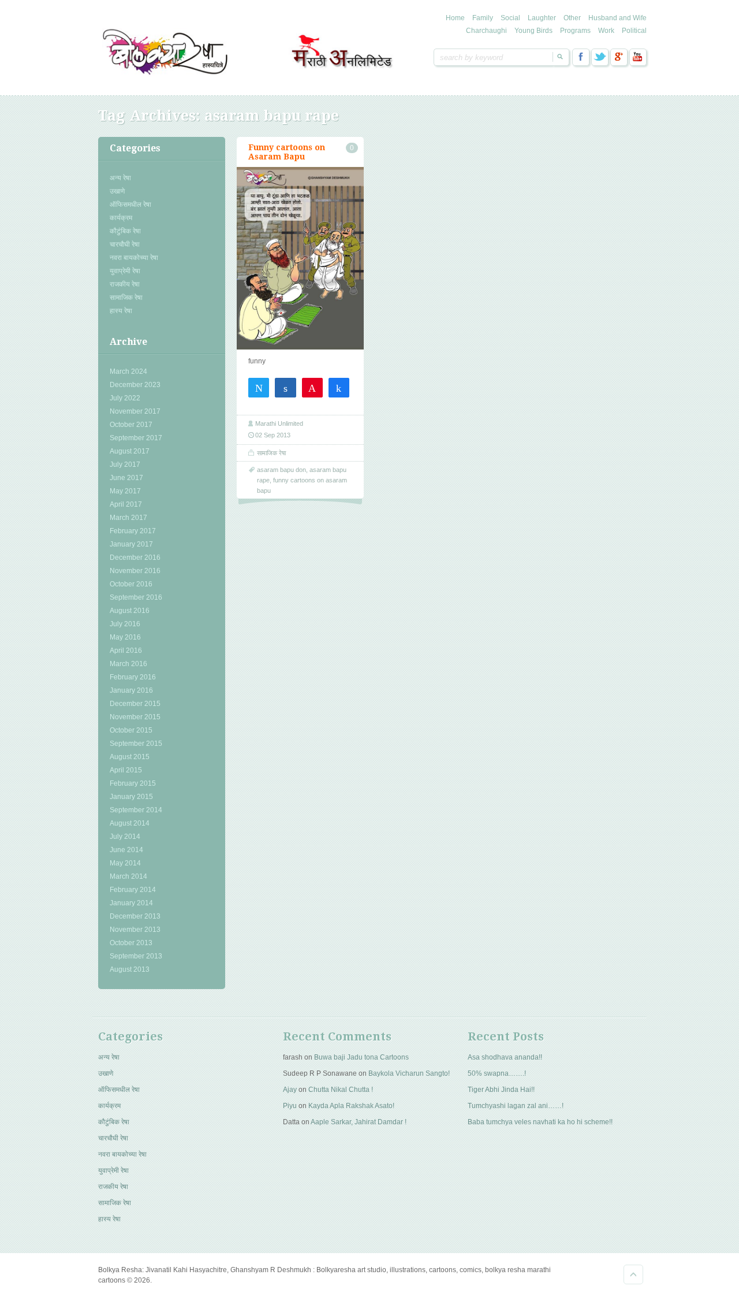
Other (572, 18)
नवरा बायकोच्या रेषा (134, 258)
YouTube (638, 57)
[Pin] (312, 387)
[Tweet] (258, 387)
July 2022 (125, 398)
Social (510, 18)
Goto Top (633, 1274)
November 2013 (135, 930)
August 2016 (130, 611)
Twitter (600, 57)
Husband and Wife (617, 18)
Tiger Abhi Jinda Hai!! (501, 1090)
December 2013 (135, 916)
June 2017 (126, 478)
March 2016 (128, 664)
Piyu (290, 1106)
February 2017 (133, 531)
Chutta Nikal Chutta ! (340, 1090)
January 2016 (131, 690)
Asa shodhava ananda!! (505, 1057)
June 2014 (126, 850)
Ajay (290, 1090)
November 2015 (135, 717)
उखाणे (117, 191)
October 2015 (131, 730)
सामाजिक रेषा (126, 297)
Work (606, 31)
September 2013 (136, 956)
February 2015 (133, 783)
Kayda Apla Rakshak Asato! (351, 1106)
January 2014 (131, 903)
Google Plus (619, 57)
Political (634, 31)
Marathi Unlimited (279, 423)
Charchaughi (486, 31)
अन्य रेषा (120, 178)
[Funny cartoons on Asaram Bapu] (300, 258)
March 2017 (128, 518)
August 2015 (130, 757)
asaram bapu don (281, 469)
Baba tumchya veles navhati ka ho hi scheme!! (540, 1122)
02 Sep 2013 (272, 435)
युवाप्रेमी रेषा (125, 271)
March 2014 (128, 876)
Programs (575, 31)
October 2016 (131, 584)
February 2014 (133, 890)
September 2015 (136, 743)
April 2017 (126, 504)
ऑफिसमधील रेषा (130, 204)
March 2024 (128, 371)
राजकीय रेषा (125, 284)
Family (482, 18)
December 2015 (135, 704)
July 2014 (125, 837)
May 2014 (125, 863)
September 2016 (136, 597)
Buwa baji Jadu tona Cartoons (361, 1057)
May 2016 (125, 637)
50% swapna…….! (497, 1073)
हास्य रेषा (121, 311)
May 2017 (125, 491)
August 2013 (130, 969)
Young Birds (533, 31)
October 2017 (131, 425)
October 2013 (131, 943)
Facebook (580, 57)
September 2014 (136, 810)
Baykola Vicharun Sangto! (409, 1073)
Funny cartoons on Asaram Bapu (286, 152)
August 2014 (130, 823)
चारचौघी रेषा (125, 244)
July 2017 (125, 464)
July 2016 (125, 624)
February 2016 (133, 677)
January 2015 (131, 797)
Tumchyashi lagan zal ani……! (515, 1106)
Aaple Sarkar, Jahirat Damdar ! (358, 1122)
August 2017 (130, 451)
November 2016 (135, 571)
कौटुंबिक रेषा (125, 231)
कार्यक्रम (121, 218)
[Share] (285, 387)
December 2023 (135, 385)
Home (455, 18)
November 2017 (135, 411)
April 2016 (126, 650)
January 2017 (131, 544)
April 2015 (126, 770)
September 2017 (136, 438)
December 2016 (135, 557)
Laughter (542, 18)
